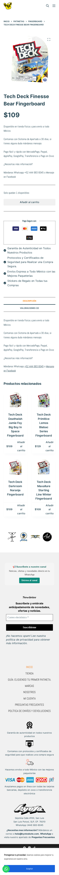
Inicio (29, 667)
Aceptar (29, 868)
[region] (29, 861)
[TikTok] (34, 848)
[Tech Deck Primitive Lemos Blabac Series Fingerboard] (43, 400)
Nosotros (29, 692)
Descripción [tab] (29, 301)
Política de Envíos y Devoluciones (29, 711)
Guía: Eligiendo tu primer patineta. (29, 679)
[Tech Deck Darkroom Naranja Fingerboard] (15, 467)
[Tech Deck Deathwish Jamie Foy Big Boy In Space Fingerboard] (15, 400)
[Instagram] (29, 848)
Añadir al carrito (29, 202)
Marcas (29, 686)
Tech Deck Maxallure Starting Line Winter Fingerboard (43, 490)
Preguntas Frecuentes (29, 705)
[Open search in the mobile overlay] (47, 5)
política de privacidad (19, 639)
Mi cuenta (29, 698)
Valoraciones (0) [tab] (29, 308)
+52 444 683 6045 (34, 172)
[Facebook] (24, 848)
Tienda (29, 673)
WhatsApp (45, 833)
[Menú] (53, 5)
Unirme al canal (29, 580)
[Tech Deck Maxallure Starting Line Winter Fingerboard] (43, 467)
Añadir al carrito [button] (21, 446)
